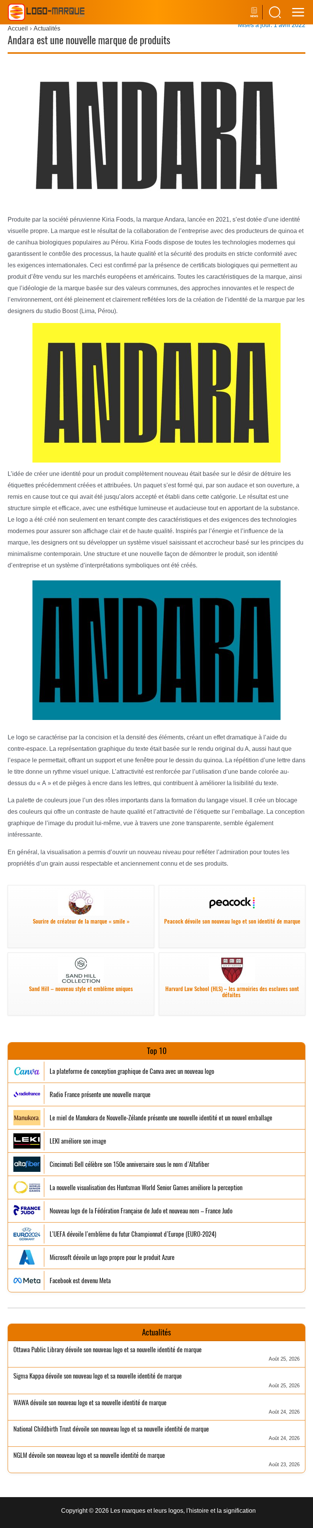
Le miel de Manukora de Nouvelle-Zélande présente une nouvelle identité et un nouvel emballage (161, 1118)
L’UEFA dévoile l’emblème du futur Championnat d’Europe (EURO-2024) (133, 1234)
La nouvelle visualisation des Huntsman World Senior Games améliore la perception (146, 1188)
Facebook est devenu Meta (80, 1281)
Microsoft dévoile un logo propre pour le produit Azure (112, 1257)
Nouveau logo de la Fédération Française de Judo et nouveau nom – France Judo (141, 1211)
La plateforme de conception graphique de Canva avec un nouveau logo (132, 1071)
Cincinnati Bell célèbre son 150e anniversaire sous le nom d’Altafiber (129, 1164)
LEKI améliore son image (78, 1141)
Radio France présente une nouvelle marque (100, 1095)
